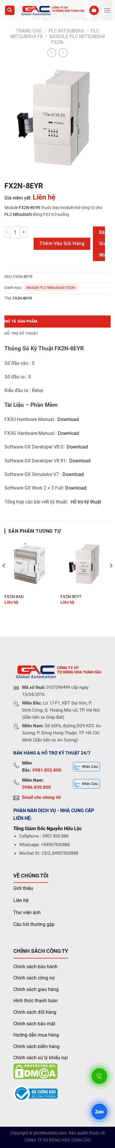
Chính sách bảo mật (34, 1023)
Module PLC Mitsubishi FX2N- (51, 287)
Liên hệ (20, 900)
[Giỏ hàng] (94, 10)
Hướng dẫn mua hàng (36, 1035)
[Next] (111, 577)
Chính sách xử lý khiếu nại (40, 1057)
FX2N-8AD (14, 596)
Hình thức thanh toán (35, 1000)
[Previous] (4, 577)
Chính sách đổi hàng (34, 1012)
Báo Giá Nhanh (102, 243)
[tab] (57, 321)
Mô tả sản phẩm (20, 321)
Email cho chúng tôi (41, 797)
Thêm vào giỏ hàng (62, 243)
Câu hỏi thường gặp (34, 924)
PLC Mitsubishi (18, 214)
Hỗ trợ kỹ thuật (21, 333)
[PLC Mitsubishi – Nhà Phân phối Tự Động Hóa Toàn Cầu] (52, 10)
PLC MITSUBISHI (66, 31)
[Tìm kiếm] (10, 10)
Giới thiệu (23, 888)
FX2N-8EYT (70, 596)
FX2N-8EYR (29, 207)
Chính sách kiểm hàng (36, 1046)
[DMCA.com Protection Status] (35, 1071)
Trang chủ (29, 31)
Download (68, 419)
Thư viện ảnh (27, 912)
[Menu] (107, 10)
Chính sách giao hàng (36, 989)
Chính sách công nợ (34, 978)
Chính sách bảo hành (35, 966)
